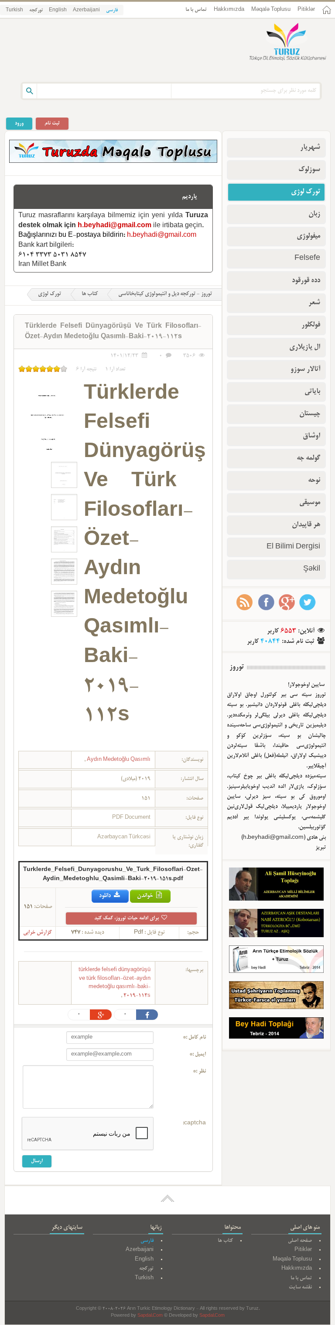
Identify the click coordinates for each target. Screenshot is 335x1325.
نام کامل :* (194, 1038)
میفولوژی (308, 236)
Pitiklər (306, 10)
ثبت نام (52, 123)
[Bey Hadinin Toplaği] (276, 1030)
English (58, 10)
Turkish (14, 10)
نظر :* (199, 1072)
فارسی (112, 10)
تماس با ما (196, 10)
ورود (19, 123)
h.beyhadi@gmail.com (114, 225)
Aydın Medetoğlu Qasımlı (117, 760)
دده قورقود (306, 281)
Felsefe (307, 258)
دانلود (105, 896)
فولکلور (310, 325)
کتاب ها (90, 294)
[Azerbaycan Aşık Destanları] (276, 925)
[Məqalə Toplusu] (113, 161)
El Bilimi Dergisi (293, 547)
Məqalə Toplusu (271, 10)
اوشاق (311, 436)
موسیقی (309, 503)
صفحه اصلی (300, 1241)
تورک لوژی (49, 294)
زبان (314, 214)
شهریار (310, 147)
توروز (236, 667)
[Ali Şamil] (276, 886)
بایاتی (312, 392)
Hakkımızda (229, 10)
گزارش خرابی (37, 933)
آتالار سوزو (305, 369)
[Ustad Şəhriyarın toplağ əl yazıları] (276, 997)
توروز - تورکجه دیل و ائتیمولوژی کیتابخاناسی (165, 294)
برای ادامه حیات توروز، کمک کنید (127, 918)
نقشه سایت (300, 1287)
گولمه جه (308, 458)
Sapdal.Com (150, 1316)
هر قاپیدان (306, 525)
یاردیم (189, 196)
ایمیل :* (197, 1055)
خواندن (145, 896)
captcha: (194, 1123)
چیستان (309, 414)
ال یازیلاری (304, 347)
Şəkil (311, 569)
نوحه (314, 480)
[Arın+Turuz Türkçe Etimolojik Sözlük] (276, 961)
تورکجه (36, 10)
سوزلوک (309, 170)
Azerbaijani (86, 10)
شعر (314, 303)
